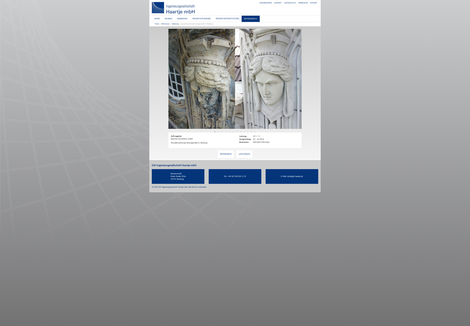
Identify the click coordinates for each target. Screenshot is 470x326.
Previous (172, 79)
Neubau (168, 19)
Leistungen (244, 154)
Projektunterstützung (227, 19)
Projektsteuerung (201, 19)
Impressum (303, 3)
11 (251, 132)
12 (255, 132)
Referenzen (249, 19)
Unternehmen (265, 3)
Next (298, 79)
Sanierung (182, 19)
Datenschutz (290, 3)
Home (157, 19)
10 (248, 132)
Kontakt (278, 3)
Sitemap (313, 3)
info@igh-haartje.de (295, 176)
